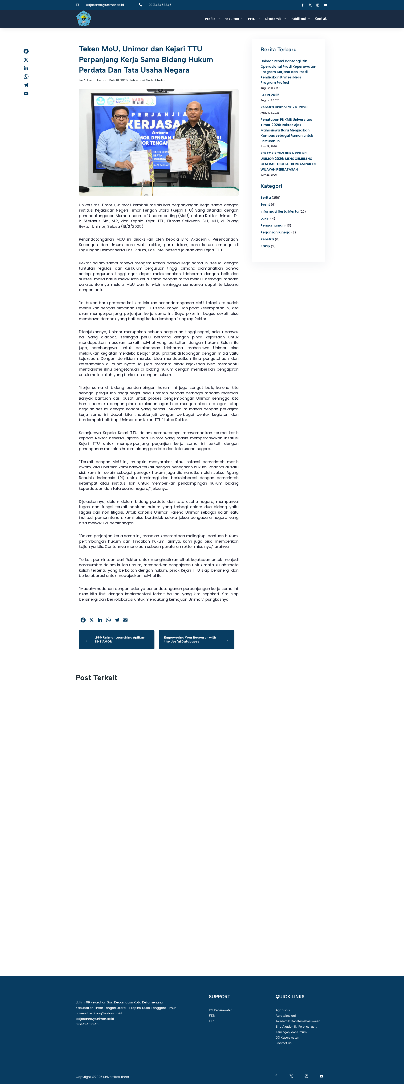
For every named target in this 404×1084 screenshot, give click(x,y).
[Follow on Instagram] (318, 5)
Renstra (267, 239)
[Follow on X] (310, 5)
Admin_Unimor (95, 80)
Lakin (264, 218)
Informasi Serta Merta (147, 80)
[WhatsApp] (26, 76)
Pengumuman (272, 225)
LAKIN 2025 (269, 95)
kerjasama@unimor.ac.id (105, 5)
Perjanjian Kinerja (275, 232)
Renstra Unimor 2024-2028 (283, 107)
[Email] (26, 93)
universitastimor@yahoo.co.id (99, 1013)
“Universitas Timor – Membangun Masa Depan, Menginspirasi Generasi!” (143, 801)
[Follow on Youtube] (325, 5)
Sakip (265, 246)
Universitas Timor (95, 907)
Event (265, 204)
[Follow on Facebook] (303, 5)
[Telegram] (26, 85)
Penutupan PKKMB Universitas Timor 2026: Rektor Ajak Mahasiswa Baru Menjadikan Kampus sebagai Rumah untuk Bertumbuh (286, 130)
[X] (26, 60)
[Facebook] (26, 51)
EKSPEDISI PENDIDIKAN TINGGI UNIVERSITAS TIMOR (128, 695)
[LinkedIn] (26, 68)
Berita (265, 197)
